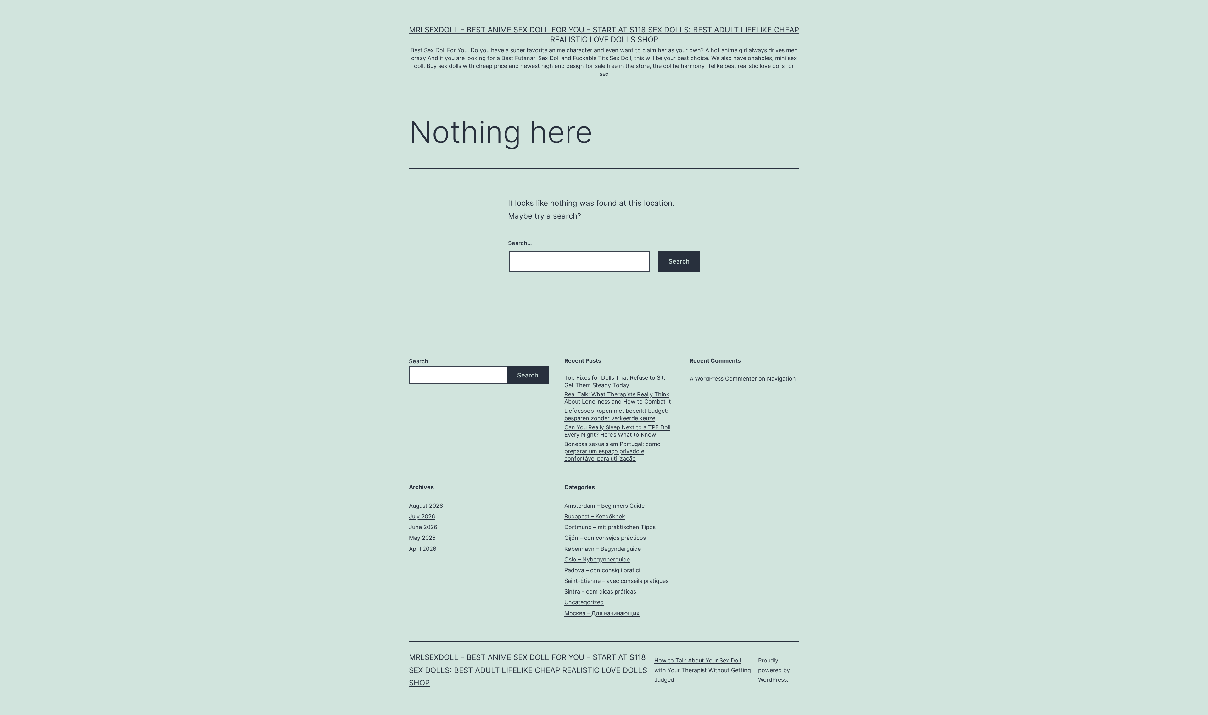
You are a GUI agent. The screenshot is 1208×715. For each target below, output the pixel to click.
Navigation (781, 378)
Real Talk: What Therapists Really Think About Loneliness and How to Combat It (617, 398)
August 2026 (426, 505)
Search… (520, 243)
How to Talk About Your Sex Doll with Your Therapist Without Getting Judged (702, 670)
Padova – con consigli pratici (602, 570)
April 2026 (422, 548)
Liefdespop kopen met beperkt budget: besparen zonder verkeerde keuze (616, 414)
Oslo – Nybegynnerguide (597, 559)
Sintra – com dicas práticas (600, 591)
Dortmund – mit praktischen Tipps (610, 527)
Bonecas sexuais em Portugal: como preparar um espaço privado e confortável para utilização (612, 451)
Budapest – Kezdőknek (594, 516)
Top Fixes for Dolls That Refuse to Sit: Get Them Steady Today (614, 381)
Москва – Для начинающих (602, 613)
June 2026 (423, 527)
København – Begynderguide (602, 548)
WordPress (772, 679)
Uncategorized (584, 602)
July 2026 (422, 516)
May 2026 (422, 537)
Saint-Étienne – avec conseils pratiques (616, 581)
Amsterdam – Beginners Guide (604, 505)
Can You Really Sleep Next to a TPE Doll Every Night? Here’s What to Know (617, 431)
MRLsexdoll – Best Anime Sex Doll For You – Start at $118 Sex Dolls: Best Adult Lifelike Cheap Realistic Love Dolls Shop (528, 670)
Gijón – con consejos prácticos (605, 537)
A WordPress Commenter (723, 378)
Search (418, 361)
